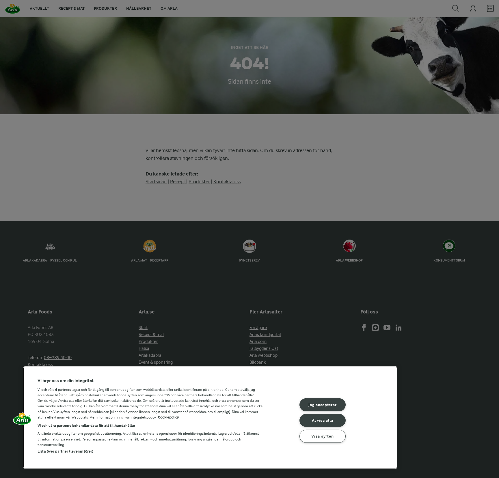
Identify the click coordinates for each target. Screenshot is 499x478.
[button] (22, 420)
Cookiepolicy (168, 417)
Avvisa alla (322, 420)
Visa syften (322, 436)
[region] (210, 417)
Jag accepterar (322, 404)
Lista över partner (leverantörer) (65, 451)
